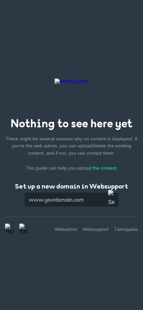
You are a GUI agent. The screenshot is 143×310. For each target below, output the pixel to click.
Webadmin (66, 229)
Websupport (95, 229)
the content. (105, 168)
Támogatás (126, 229)
